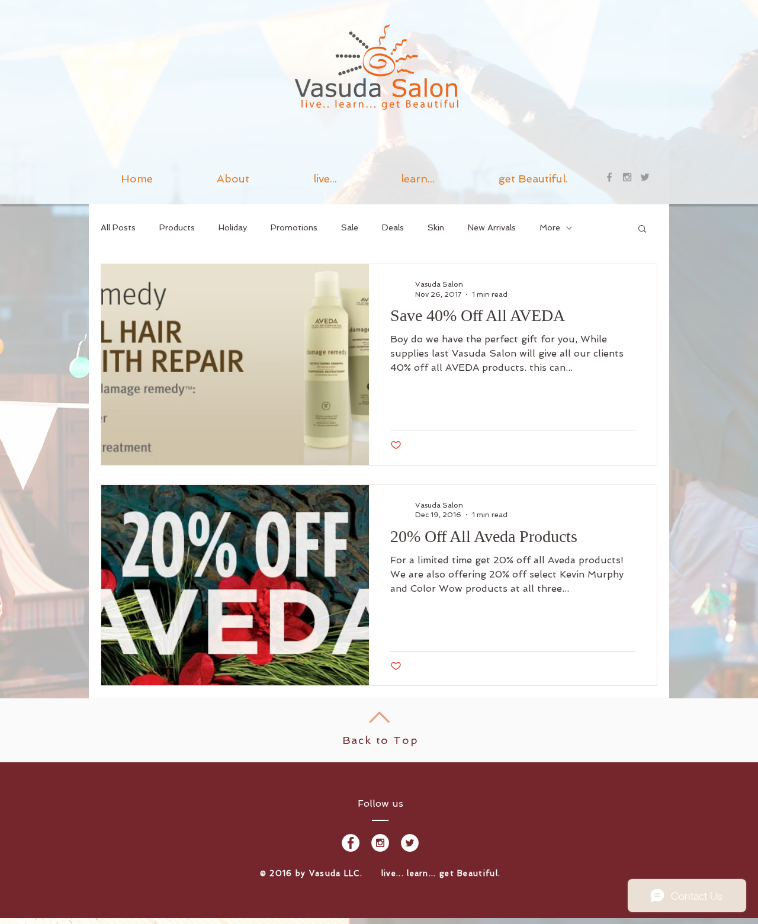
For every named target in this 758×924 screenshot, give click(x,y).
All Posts (118, 227)
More (549, 227)
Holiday (233, 227)
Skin (436, 227)
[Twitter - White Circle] (410, 843)
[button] (418, 177)
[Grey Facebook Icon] (609, 177)
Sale (349, 227)
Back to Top (380, 740)
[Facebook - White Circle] (350, 843)
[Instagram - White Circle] (380, 843)
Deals (393, 227)
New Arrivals (492, 227)
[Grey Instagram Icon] (627, 177)
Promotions (294, 227)
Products (177, 227)
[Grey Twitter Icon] (645, 177)
